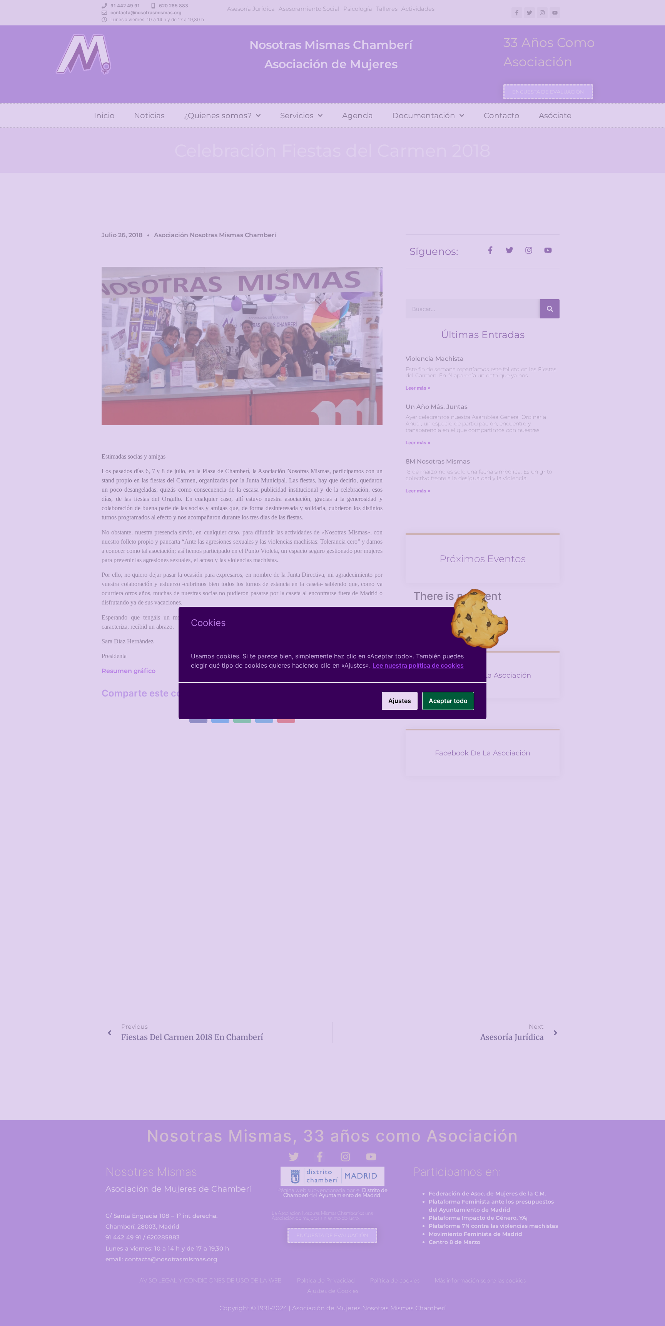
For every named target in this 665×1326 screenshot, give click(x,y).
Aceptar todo (448, 701)
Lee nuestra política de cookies (418, 665)
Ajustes (399, 701)
